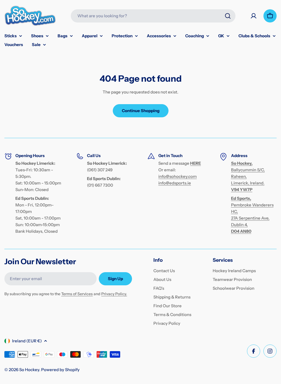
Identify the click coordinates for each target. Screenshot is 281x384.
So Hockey (29, 369)
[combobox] (153, 15)
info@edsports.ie (174, 183)
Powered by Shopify (60, 369)
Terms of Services (77, 293)
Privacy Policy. (114, 293)
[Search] (227, 16)
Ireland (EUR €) (27, 340)
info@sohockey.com (177, 176)
